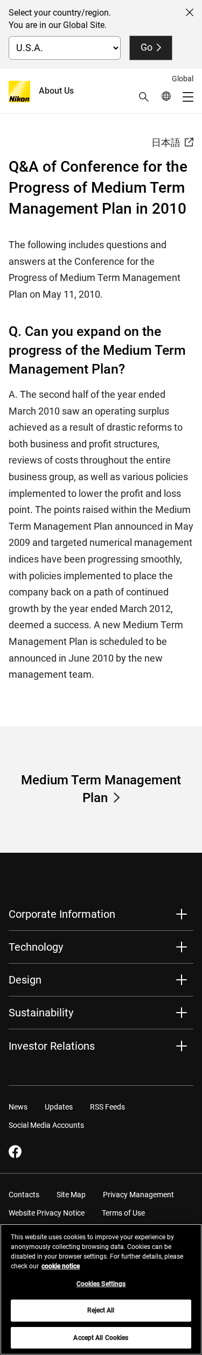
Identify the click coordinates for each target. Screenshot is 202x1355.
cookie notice (60, 1266)
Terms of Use (123, 1213)
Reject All (100, 1310)
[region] (101, 1289)
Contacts (24, 1194)
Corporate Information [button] (62, 914)
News (18, 1107)
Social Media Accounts (46, 1125)
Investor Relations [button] (52, 1046)
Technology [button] (36, 946)
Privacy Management (138, 1194)
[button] (144, 97)
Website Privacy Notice (47, 1213)
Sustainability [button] (41, 1012)
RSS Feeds (107, 1107)
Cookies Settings (101, 1284)
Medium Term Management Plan (101, 789)
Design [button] (25, 979)
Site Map (71, 1194)
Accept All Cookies (100, 1338)
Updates (59, 1107)
